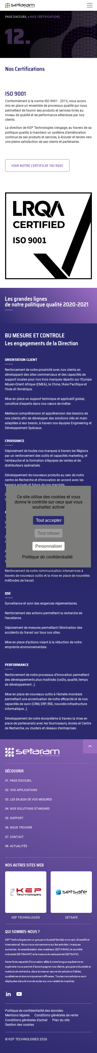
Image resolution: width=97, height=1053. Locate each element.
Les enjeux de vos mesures (28, 799)
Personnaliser (48, 546)
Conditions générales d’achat (26, 1020)
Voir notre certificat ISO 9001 (37, 165)
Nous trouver (18, 827)
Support (14, 818)
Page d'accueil (16, 17)
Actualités (16, 846)
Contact (14, 837)
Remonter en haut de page (90, 746)
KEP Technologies (26, 917)
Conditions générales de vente (56, 1015)
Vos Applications (21, 790)
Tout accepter (48, 520)
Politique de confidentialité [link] (47, 556)
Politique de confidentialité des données (34, 1011)
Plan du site (61, 1020)
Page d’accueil (18, 780)
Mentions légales (17, 1015)
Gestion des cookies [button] (19, 1025)
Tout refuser (48, 533)
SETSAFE (71, 917)
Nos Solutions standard (27, 808)
